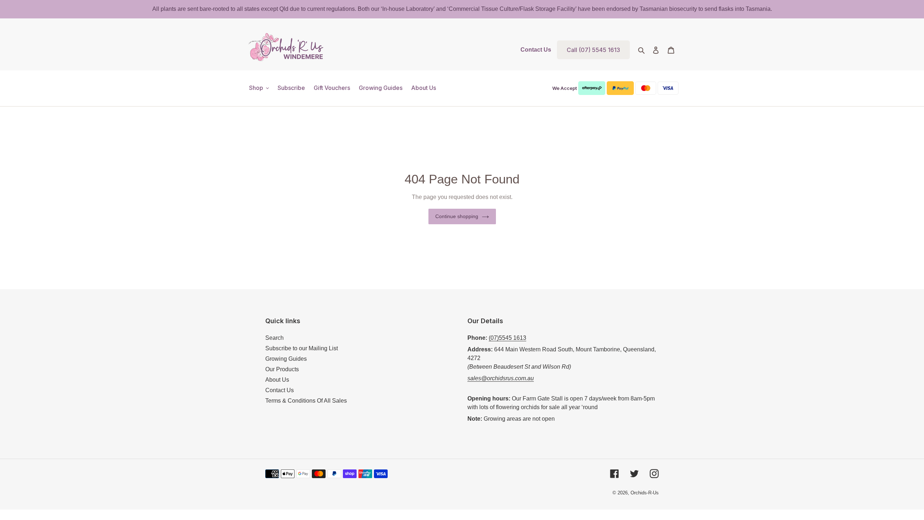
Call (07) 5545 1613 (593, 49)
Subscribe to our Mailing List (301, 348)
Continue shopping (456, 216)
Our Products (282, 369)
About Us (277, 380)
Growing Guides (286, 359)
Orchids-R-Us (645, 492)
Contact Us (535, 50)
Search (274, 338)
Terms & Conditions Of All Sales (306, 401)
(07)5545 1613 (507, 338)
